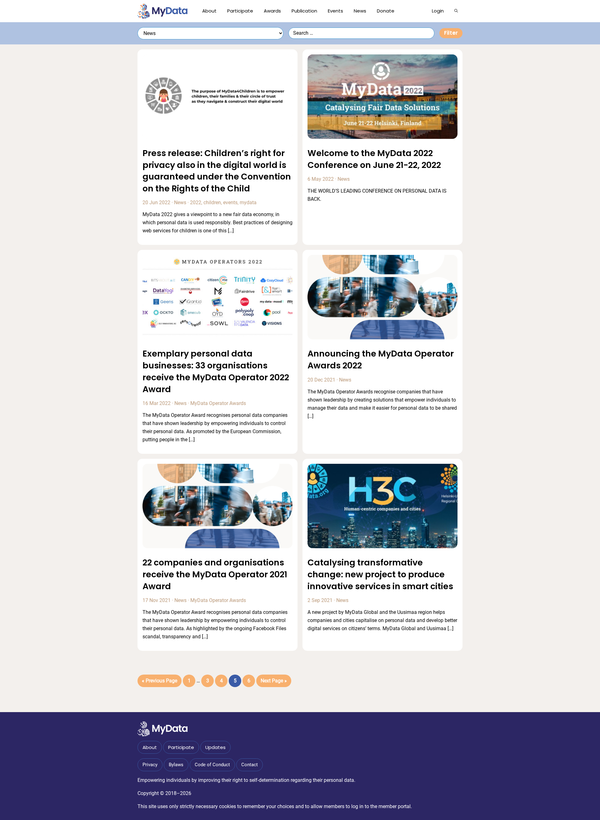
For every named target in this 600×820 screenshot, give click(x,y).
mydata (248, 202)
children (212, 202)
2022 (195, 202)
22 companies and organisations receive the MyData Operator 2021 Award (214, 574)
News (180, 202)
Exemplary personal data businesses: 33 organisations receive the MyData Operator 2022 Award (215, 371)
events (230, 202)
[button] (456, 11)
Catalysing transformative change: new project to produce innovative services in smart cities (380, 574)
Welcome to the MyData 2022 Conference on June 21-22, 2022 (374, 159)
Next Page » (273, 682)
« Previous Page (159, 682)
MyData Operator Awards (218, 403)
